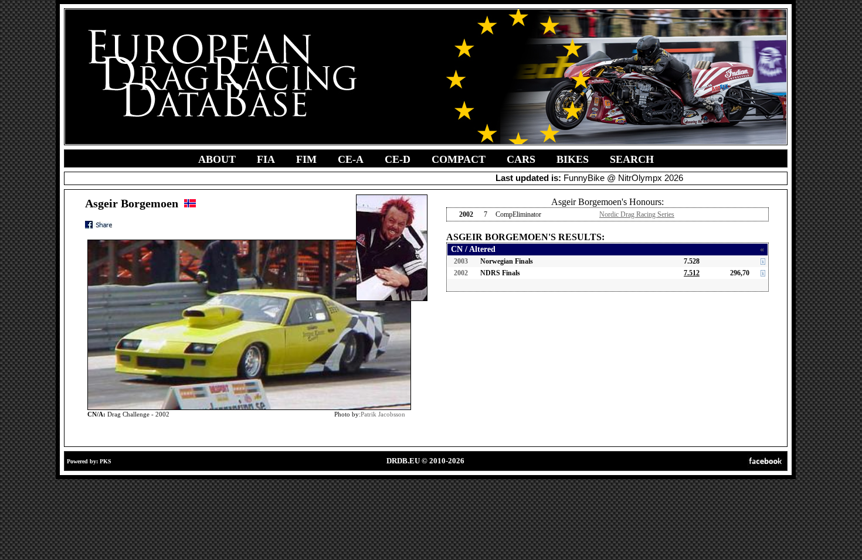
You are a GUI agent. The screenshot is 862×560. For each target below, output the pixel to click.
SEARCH (632, 159)
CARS (521, 159)
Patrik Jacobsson (383, 414)
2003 (461, 261)
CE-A (351, 159)
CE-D (397, 159)
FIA (266, 159)
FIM (306, 159)
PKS (105, 461)
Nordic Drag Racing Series (636, 214)
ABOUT (217, 159)
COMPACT (459, 159)
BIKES (572, 159)
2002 (461, 273)
